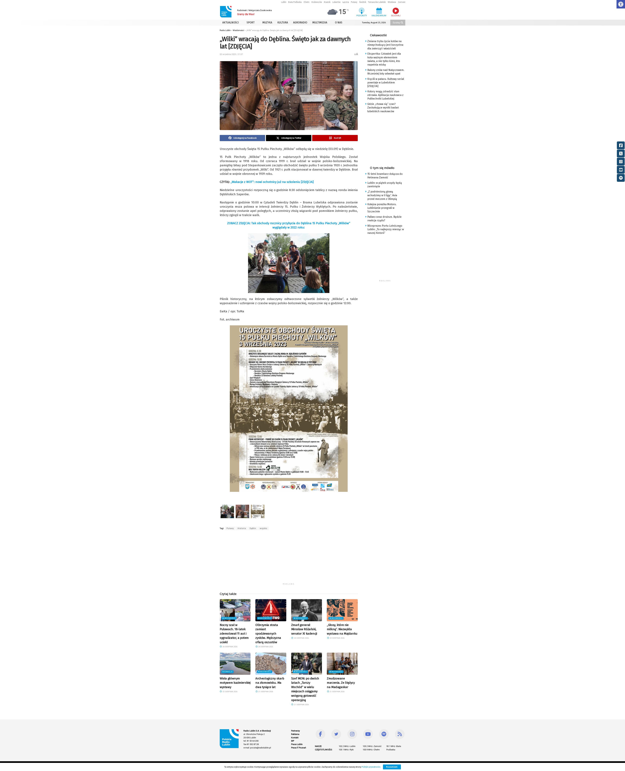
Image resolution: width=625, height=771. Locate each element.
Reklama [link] (295, 734)
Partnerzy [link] (295, 731)
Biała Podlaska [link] (295, 2)
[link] (621, 4)
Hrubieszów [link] (316, 2)
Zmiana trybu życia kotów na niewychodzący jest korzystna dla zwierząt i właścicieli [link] (385, 45)
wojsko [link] (263, 528)
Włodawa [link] (392, 2)
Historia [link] (242, 528)
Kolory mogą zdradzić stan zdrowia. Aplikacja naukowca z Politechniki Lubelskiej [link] (385, 95)
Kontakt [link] (295, 737)
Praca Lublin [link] (297, 744)
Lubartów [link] (336, 2)
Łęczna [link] (345, 2)
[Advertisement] (289, 558)
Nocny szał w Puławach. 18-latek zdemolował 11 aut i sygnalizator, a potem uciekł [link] (234, 633)
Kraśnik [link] (327, 2)
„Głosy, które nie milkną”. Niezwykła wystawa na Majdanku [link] (342, 629)
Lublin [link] (283, 2)
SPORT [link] (251, 22)
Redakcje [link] (227, 672)
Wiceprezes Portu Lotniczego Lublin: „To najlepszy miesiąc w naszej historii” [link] (385, 229)
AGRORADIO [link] (300, 22)
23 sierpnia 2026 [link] (336, 638)
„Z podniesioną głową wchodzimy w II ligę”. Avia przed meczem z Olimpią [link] (382, 195)
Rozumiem (392, 767)
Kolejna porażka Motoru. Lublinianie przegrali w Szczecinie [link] (381, 208)
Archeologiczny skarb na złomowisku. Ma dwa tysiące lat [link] (269, 683)
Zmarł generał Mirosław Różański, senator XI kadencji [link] (304, 629)
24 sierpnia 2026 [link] (229, 647)
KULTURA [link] (282, 22)
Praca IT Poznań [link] (298, 747)
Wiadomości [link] (229, 618)
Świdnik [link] (362, 2)
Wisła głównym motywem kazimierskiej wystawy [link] (235, 683)
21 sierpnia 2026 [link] (265, 692)
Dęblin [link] (253, 528)
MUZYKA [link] (267, 22)
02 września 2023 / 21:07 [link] (231, 54)
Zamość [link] (401, 2)
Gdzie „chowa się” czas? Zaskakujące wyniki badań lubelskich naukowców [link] (383, 107)
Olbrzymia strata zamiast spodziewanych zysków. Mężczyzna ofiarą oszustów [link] (268, 633)
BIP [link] (292, 741)
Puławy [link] (354, 2)
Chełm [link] (306, 2)
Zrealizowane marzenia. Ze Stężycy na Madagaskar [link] (341, 683)
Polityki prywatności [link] (371, 767)
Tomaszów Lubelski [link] (377, 2)
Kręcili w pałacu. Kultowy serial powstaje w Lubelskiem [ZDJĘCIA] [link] (385, 82)
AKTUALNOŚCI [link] (230, 22)
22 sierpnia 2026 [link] (229, 692)
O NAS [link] (338, 22)
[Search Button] (402, 23)
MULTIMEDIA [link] (319, 22)
